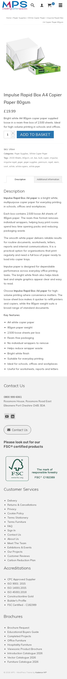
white (12, 166)
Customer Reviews (18, 556)
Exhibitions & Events (19, 547)
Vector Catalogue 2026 (21, 657)
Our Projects (15, 551)
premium (42, 162)
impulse (54, 158)
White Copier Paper (38, 153)
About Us (13, 539)
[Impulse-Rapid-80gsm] (33, 57)
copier (46, 158)
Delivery (12, 500)
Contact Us (14, 534)
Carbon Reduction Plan (21, 560)
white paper (34, 166)
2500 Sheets (15, 158)
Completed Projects (19, 636)
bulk (40, 158)
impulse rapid (10, 162)
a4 (32, 158)
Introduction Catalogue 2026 (24, 653)
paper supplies (30, 162)
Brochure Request (18, 627)
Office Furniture (16, 640)
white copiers (22, 166)
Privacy (11, 509)
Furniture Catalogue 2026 (22, 661)
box (35, 158)
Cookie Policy (15, 513)
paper (20, 162)
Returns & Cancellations (21, 504)
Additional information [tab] (48, 179)
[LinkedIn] (12, 416)
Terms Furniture (16, 522)
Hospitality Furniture (19, 644)
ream (56, 162)
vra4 (6, 166)
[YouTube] (6, 416)
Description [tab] (20, 179)
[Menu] (60, 5)
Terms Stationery (17, 517)
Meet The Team (16, 543)
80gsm (26, 158)
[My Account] (42, 5)
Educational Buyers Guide (23, 632)
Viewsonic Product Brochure (24, 649)
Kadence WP (41, 672)
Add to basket (35, 134)
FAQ (9, 526)
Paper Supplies (21, 153)
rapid (50, 162)
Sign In (11, 530)
